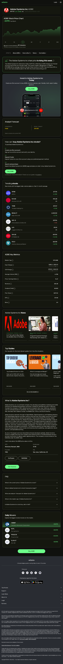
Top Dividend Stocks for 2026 (15, 371)
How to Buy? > (27, 53)
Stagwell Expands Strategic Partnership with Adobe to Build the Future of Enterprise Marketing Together (39, 337)
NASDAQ (24, 458)
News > (35, 53)
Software (11, 458)
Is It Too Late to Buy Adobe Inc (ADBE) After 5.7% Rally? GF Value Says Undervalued (15, 336)
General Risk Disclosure (6, 645)
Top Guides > (42, 53)
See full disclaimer (32, 639)
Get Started (12, 467)
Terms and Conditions (24, 639)
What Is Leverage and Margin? (38, 371)
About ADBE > (17, 53)
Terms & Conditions (16, 645)
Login (55, 2)
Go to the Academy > (33, 392)
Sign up (5, 45)
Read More (9, 386)
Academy (38, 174)
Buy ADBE (31, 89)
